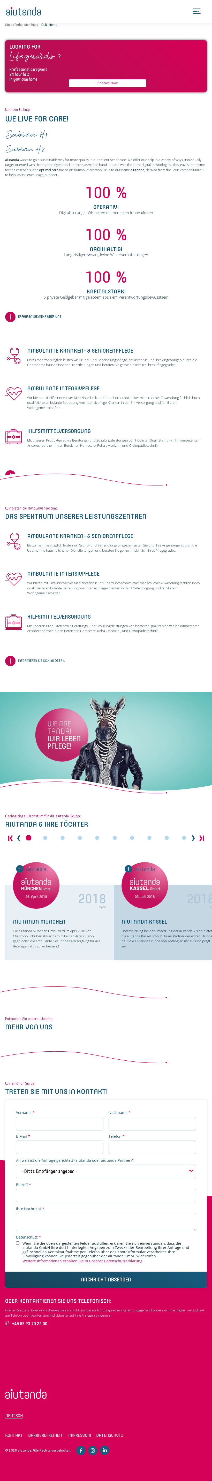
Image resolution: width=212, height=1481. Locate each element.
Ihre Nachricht (30, 1209)
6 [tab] (114, 838)
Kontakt (14, 1435)
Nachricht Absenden (106, 1280)
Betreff (23, 1185)
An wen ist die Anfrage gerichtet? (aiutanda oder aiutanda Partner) (75, 1160)
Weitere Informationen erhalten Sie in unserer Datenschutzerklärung (82, 1260)
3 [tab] (62, 838)
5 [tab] (97, 838)
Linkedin (104, 1450)
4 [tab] (79, 838)
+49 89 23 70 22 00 (29, 1323)
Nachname (120, 1113)
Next (193, 838)
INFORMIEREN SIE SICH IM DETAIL (41, 661)
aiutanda (23, 11)
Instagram (92, 1450)
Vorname (25, 1113)
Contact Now (107, 83)
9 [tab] (166, 838)
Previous (18, 838)
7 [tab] (132, 838)
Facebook (81, 1450)
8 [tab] (149, 838)
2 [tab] (45, 838)
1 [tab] (28, 838)
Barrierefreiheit (45, 1435)
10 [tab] (184, 838)
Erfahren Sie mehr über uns (40, 317)
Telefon (117, 1136)
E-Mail (23, 1136)
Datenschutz (28, 1237)
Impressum (79, 1435)
